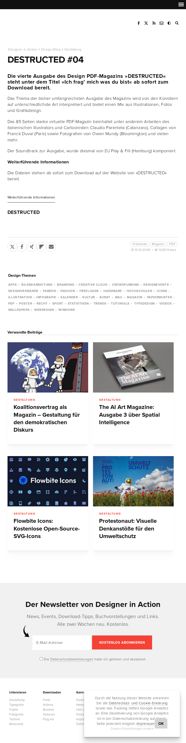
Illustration (20, 297)
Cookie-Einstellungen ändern (132, 729)
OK (161, 723)
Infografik (46, 297)
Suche (177, 23)
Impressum (146, 723)
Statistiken (78, 304)
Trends (100, 304)
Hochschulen (139, 291)
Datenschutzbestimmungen (71, 659)
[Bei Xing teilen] (31, 245)
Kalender (69, 297)
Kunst (105, 297)
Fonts (47, 700)
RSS (154, 23)
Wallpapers (19, 310)
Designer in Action (32, 21)
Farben (49, 291)
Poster (25, 304)
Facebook (138, 23)
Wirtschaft (16, 724)
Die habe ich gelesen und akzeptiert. (95, 659)
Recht (42, 304)
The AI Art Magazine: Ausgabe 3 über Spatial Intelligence (129, 415)
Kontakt (161, 23)
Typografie (16, 705)
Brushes (48, 710)
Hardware (112, 291)
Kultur (88, 297)
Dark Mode (169, 23)
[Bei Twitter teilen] (12, 245)
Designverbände (23, 291)
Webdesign (44, 310)
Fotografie (16, 714)
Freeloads (140, 244)
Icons (162, 291)
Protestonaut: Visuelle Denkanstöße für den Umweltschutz (128, 528)
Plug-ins (48, 719)
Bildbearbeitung (37, 285)
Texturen (49, 714)
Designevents (156, 285)
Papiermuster (159, 297)
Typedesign (144, 304)
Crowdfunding (125, 285)
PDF (172, 244)
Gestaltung (73, 49)
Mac (119, 297)
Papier (13, 710)
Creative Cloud (93, 285)
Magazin (158, 244)
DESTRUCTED (24, 212)
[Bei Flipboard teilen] (41, 245)
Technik (14, 719)
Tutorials (120, 304)
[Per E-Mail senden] (51, 245)
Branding (65, 285)
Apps (12, 285)
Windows (66, 310)
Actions (48, 705)
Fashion (67, 291)
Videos (165, 304)
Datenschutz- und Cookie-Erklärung (138, 703)
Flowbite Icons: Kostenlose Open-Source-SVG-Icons (47, 528)
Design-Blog (51, 49)
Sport (57, 304)
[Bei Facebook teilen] (22, 245)
